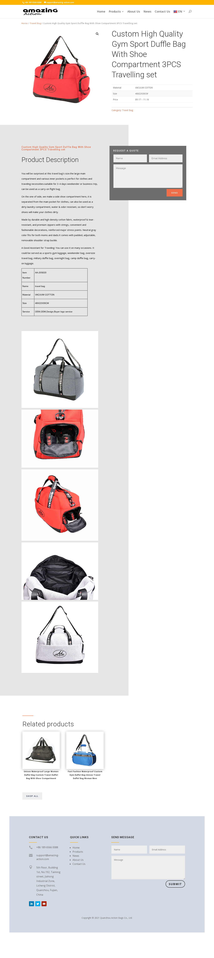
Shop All (32, 796)
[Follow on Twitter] (37, 903)
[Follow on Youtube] (44, 903)
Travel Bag (35, 23)
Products (115, 11)
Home (101, 11)
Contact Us (162, 11)
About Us (133, 11)
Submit (175, 884)
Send (174, 192)
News (147, 11)
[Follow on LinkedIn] (31, 903)
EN (180, 11)
